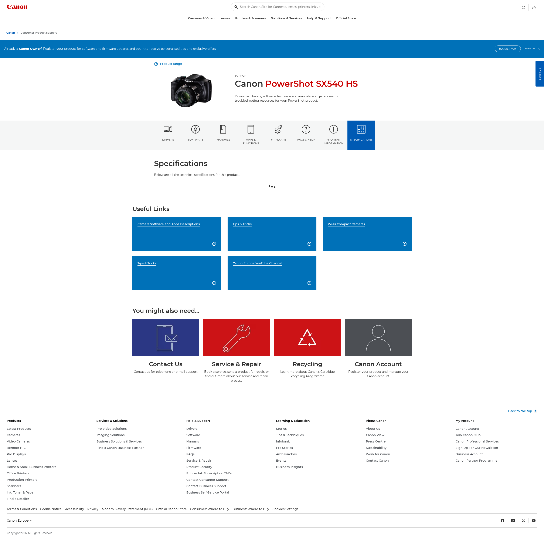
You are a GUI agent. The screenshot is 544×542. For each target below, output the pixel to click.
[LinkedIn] (513, 520)
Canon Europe (18, 520)
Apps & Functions (251, 141)
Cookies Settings (285, 509)
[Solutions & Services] (303, 18)
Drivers (168, 139)
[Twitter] (523, 520)
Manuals (223, 139)
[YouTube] (534, 520)
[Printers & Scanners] (267, 18)
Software (195, 139)
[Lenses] (232, 18)
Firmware (278, 139)
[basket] (533, 7)
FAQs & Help (306, 139)
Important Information (333, 141)
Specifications (361, 139)
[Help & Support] (332, 18)
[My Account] (523, 7)
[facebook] (502, 520)
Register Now (507, 48)
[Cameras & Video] (216, 18)
